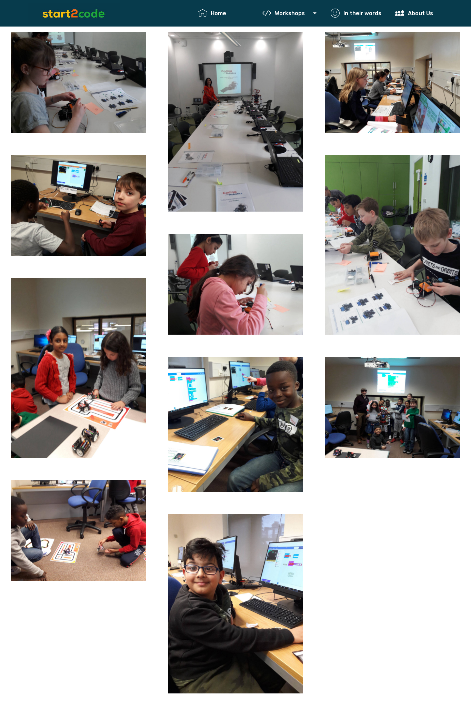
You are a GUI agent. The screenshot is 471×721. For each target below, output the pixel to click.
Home (233, 13)
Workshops (293, 13)
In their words (365, 13)
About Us (424, 13)
